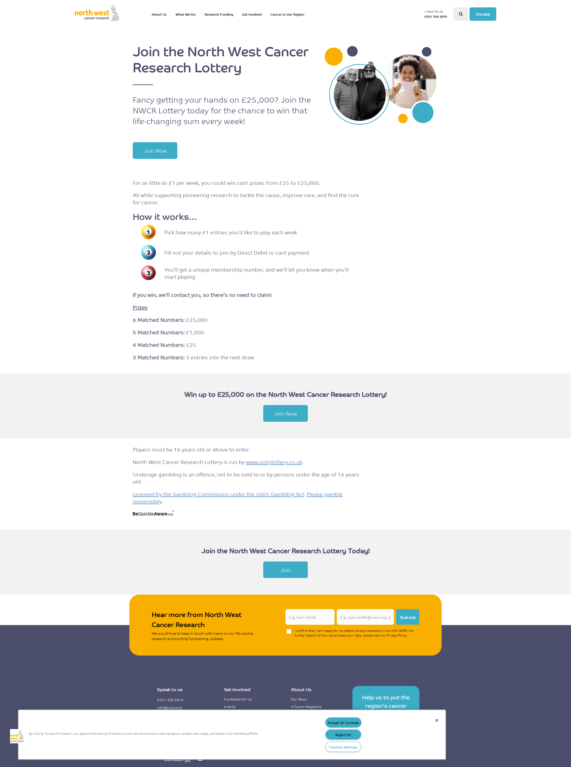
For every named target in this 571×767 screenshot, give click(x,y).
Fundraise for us (238, 699)
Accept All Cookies (343, 722)
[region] (232, 734)
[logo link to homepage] (97, 14)
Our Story (299, 699)
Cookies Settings (343, 747)
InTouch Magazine (306, 706)
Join (285, 569)
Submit (408, 617)
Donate (483, 13)
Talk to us (436, 14)
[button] (17, 736)
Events (230, 706)
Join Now (155, 150)
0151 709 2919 (170, 700)
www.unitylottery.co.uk (274, 461)
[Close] (437, 720)
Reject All (343, 734)
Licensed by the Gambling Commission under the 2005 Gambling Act (218, 493)
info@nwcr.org (169, 707)
